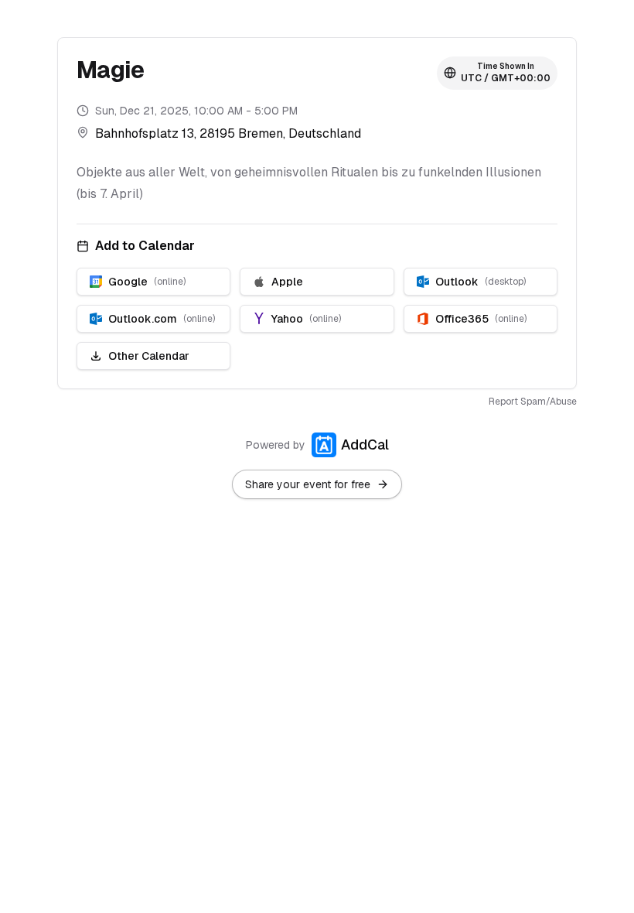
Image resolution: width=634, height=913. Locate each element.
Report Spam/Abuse (533, 401)
